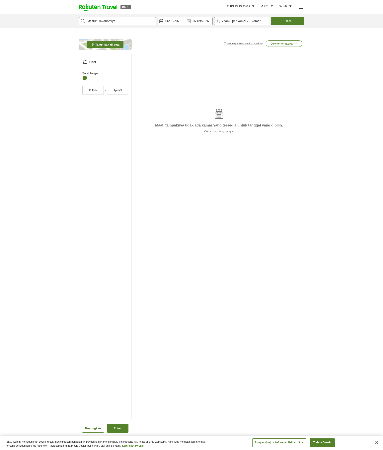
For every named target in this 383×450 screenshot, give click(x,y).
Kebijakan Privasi (133, 445)
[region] (191, 443)
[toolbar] (185, 21)
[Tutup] (376, 442)
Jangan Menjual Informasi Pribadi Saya (279, 442)
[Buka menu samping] (301, 7)
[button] (98, 7)
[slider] (85, 78)
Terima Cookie (322, 442)
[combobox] (117, 21)
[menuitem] (241, 6)
